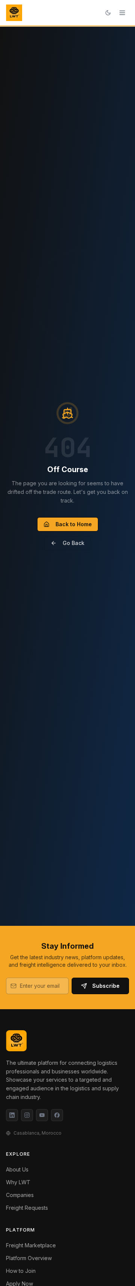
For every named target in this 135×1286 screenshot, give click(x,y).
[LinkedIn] (12, 1115)
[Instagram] (27, 1115)
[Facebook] (57, 1115)
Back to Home (74, 524)
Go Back (73, 543)
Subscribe (106, 986)
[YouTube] (42, 1115)
